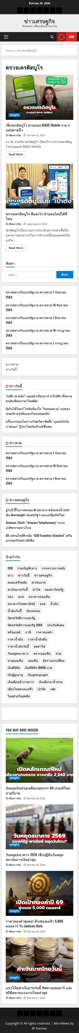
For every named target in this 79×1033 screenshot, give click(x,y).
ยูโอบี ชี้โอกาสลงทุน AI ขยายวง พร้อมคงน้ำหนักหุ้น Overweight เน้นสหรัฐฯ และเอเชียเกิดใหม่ (38, 512)
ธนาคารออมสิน (39, 596)
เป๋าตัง (42, 689)
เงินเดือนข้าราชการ (21, 681)
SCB (10, 568)
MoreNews (61, 1023)
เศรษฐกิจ (14, 115)
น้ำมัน (54, 603)
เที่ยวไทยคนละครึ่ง (20, 689)
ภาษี (28, 632)
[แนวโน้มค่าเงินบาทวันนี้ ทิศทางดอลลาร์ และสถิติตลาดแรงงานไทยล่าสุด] (39, 959)
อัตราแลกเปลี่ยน (53, 660)
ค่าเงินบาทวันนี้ (18, 589)
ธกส (21, 596)
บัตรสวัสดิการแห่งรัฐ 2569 (25, 625)
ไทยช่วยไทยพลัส (19, 696)
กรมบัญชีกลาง (27, 568)
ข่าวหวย (15, 442)
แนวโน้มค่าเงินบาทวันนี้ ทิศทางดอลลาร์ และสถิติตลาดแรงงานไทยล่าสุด (39, 990)
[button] (6, 37)
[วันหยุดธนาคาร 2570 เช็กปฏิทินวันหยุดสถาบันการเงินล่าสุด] (39, 826)
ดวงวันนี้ (11, 369)
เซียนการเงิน (15, 135)
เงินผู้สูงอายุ (15, 674)
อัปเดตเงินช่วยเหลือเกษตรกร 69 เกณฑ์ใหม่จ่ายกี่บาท (38, 790)
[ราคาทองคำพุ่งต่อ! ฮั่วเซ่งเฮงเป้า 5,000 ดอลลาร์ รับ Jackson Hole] (39, 893)
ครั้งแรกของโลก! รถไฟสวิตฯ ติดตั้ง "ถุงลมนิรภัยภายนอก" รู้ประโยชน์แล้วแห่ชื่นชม (37, 424)
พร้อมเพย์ (14, 632)
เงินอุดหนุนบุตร (38, 674)
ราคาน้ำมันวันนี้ (18, 646)
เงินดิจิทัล (14, 667)
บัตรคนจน (33, 610)
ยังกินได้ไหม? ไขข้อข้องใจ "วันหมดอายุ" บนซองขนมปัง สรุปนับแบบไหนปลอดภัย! (38, 411)
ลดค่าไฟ (39, 646)
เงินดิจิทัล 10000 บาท (38, 667)
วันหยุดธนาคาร (18, 653)
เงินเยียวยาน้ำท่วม (51, 681)
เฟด (52, 689)
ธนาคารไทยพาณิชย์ (21, 603)
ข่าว (10, 575)
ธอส (42, 603)
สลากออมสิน (42, 653)
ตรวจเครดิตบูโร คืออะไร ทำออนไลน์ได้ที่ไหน (39, 186)
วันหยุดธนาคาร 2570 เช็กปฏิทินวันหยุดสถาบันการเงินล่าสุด (34, 857)
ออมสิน (33, 660)
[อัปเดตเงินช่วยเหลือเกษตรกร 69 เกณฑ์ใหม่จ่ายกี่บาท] (39, 760)
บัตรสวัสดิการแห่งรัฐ (21, 617)
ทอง (10, 596)
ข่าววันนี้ (15, 385)
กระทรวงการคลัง (53, 568)
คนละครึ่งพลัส (17, 582)
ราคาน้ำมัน (15, 639)
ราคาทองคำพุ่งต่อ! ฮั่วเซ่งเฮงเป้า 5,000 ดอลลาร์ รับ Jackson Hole (34, 923)
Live (71, 36)
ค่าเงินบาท (39, 582)
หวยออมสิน (15, 660)
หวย (58, 653)
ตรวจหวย (12, 364)
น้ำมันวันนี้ (15, 610)
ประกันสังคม (55, 625)
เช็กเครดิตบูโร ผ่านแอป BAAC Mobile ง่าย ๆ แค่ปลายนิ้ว (39, 97)
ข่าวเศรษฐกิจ (39, 21)
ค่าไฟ (36, 589)
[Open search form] (52, 37)
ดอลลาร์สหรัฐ (54, 589)
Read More (17, 155)
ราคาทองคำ (44, 632)
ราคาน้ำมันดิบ (37, 639)
